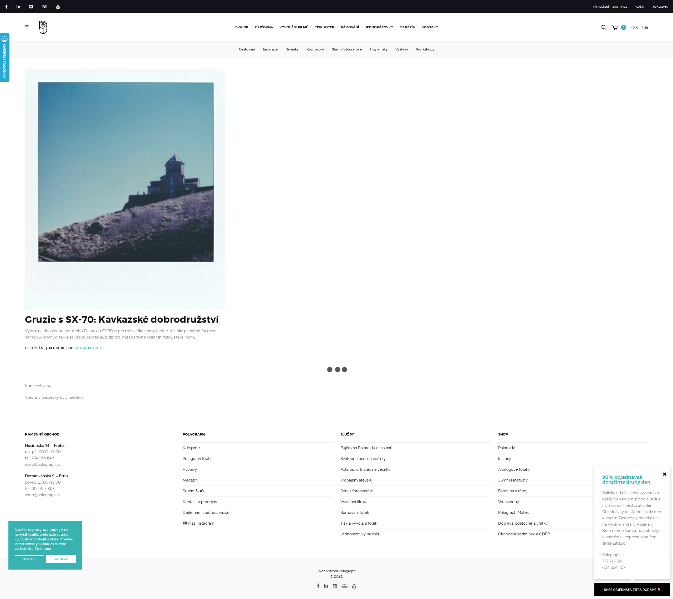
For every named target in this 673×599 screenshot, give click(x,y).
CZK (634, 27)
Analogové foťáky (514, 469)
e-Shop (241, 27)
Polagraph (194, 434)
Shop (503, 434)
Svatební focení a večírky (363, 458)
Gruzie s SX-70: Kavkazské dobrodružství (122, 320)
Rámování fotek (354, 512)
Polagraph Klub (197, 458)
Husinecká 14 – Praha (44, 445)
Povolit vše (61, 559)
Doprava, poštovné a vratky (523, 523)
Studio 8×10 (193, 491)
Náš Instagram (201, 523)
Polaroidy (506, 448)
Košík (640, 6)
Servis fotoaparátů (356, 491)
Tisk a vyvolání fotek (358, 523)
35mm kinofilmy (513, 480)
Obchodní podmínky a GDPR (524, 534)
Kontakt (430, 27)
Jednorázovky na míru (360, 534)
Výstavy (401, 49)
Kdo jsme (191, 448)
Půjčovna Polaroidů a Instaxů (366, 448)
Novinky (292, 49)
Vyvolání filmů (294, 27)
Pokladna (660, 6)
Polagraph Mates (513, 512)
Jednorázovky (379, 27)
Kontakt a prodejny (200, 501)
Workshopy (425, 49)
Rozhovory (315, 49)
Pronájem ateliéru (356, 480)
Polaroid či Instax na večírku (365, 469)
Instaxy (504, 458)
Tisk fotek (324, 27)
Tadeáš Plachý (88, 348)
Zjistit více (43, 549)
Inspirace (270, 49)
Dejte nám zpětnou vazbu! (207, 512)
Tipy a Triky (379, 49)
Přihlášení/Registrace (610, 6)
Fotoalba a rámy (512, 491)
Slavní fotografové (347, 49)
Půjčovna (263, 27)
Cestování (247, 49)
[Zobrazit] (125, 191)
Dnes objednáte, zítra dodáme (630, 590)
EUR (645, 27)
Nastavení (29, 559)
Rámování (350, 27)
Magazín (407, 27)
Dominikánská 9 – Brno (46, 476)
